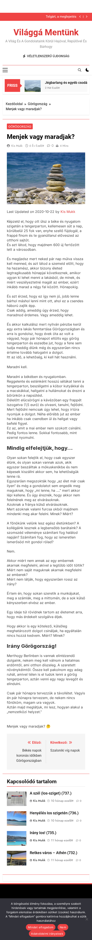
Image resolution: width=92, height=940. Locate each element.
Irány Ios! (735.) (43, 833)
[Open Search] (79, 70)
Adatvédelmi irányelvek (47, 933)
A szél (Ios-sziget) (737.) (50, 793)
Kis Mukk (16, 146)
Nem (63, 927)
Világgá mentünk (46, 32)
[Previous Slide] (80, 17)
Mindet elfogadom (40, 927)
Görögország (19, 126)
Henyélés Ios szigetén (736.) (54, 813)
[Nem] (87, 919)
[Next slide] (86, 17)
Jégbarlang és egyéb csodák (64, 83)
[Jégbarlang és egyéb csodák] (30, 88)
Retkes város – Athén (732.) (53, 853)
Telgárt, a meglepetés (61, 17)
